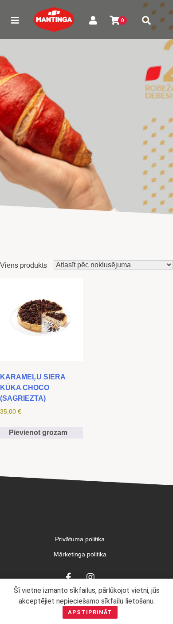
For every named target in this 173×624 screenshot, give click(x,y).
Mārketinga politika (80, 554)
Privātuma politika (80, 539)
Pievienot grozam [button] (38, 432)
